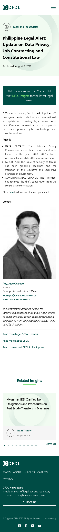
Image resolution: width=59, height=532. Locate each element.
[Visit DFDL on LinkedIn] (19, 526)
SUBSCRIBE (29, 502)
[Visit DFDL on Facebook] (26, 526)
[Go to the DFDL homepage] (11, 7)
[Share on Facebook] (11, 367)
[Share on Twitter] (18, 367)
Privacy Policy (50, 518)
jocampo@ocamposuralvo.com (20, 295)
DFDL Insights (20, 96)
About (17, 472)
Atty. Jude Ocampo (13, 283)
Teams (6, 472)
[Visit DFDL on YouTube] (39, 526)
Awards (8, 478)
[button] (5, 445)
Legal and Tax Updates (25, 26)
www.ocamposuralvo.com (17, 299)
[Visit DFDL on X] (32, 526)
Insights (29, 472)
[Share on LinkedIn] (5, 367)
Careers (42, 472)
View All (51, 444)
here (11, 192)
